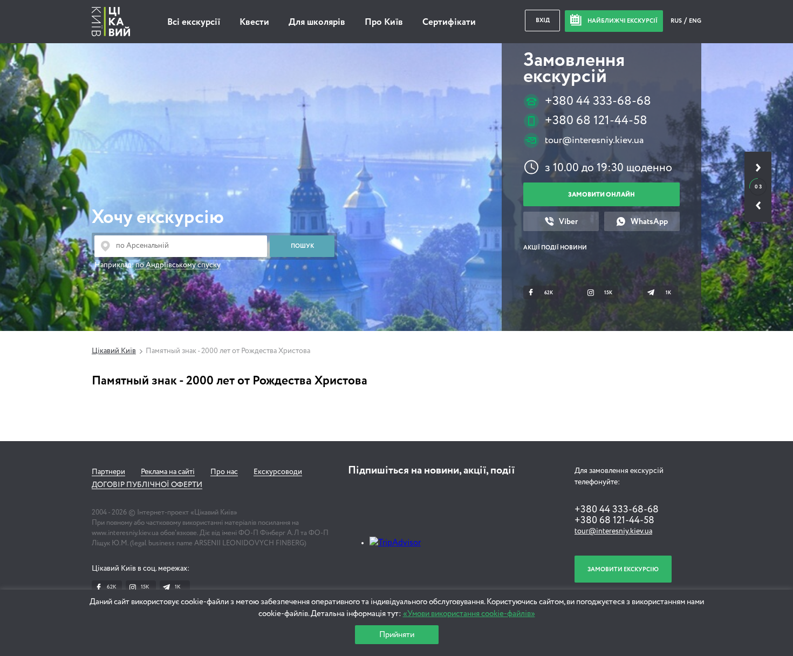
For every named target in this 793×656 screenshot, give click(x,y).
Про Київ (384, 22)
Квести (254, 22)
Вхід (543, 20)
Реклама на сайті (168, 472)
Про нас (224, 472)
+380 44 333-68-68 (598, 101)
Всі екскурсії (193, 22)
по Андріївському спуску (178, 265)
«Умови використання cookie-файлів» (469, 614)
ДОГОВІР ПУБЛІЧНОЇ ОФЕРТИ (147, 485)
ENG (695, 21)
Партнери (108, 472)
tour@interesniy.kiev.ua (594, 140)
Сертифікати (449, 22)
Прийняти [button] (396, 635)
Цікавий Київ (114, 351)
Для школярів (317, 22)
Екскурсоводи (278, 472)
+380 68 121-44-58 (596, 120)
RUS (677, 21)
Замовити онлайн (601, 194)
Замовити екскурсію (623, 569)
